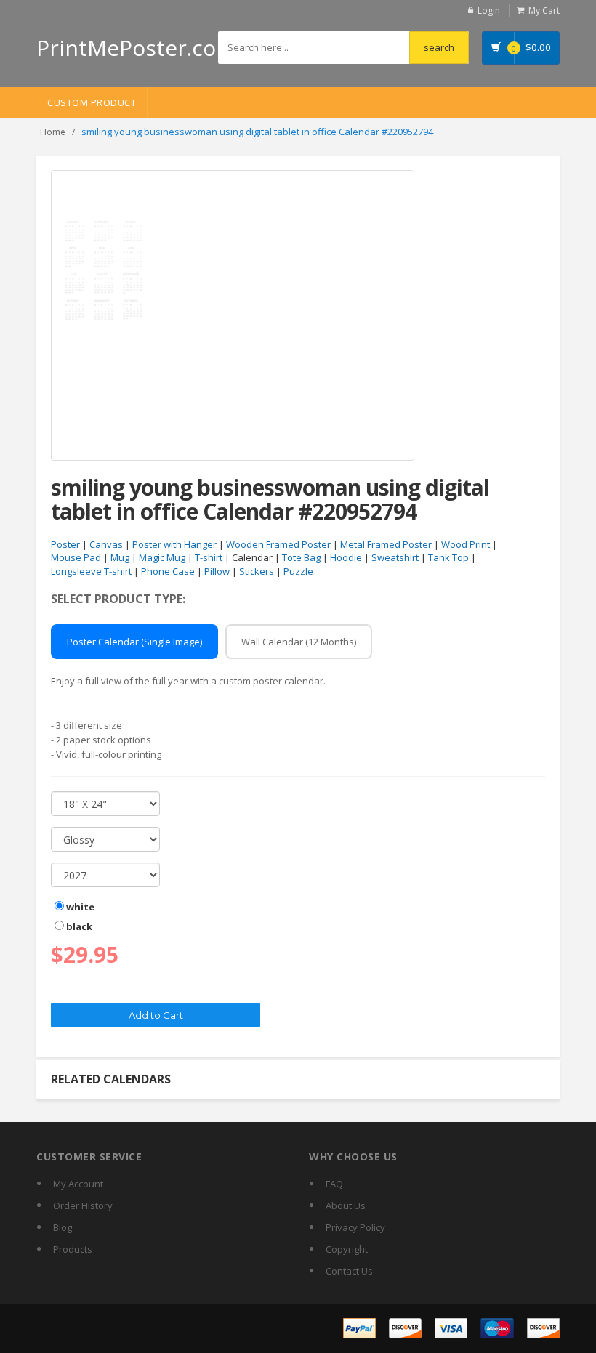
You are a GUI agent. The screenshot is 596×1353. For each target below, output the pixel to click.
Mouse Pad (76, 557)
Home (52, 132)
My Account (78, 1183)
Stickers (256, 571)
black (78, 926)
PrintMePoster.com (136, 47)
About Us (346, 1205)
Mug (119, 557)
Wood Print (465, 544)
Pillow (217, 571)
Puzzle (298, 571)
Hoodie (346, 557)
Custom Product (91, 102)
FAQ (334, 1183)
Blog (62, 1227)
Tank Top (448, 557)
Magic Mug (162, 557)
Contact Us (349, 1270)
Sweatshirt (395, 557)
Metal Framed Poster (386, 544)
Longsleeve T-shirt (91, 571)
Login (489, 10)
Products (72, 1249)
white (79, 906)
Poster (65, 544)
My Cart (544, 10)
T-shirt (208, 557)
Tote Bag (301, 557)
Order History (83, 1205)
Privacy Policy (355, 1227)
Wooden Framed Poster (278, 544)
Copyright (347, 1249)
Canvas (106, 544)
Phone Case (168, 571)
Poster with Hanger (174, 544)
